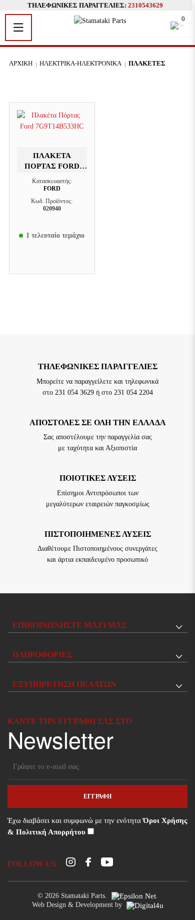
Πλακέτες (147, 63)
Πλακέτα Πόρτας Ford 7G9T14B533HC (52, 166)
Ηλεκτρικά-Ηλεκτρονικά (81, 63)
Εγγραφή (98, 796)
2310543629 (145, 5)
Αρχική (20, 63)
